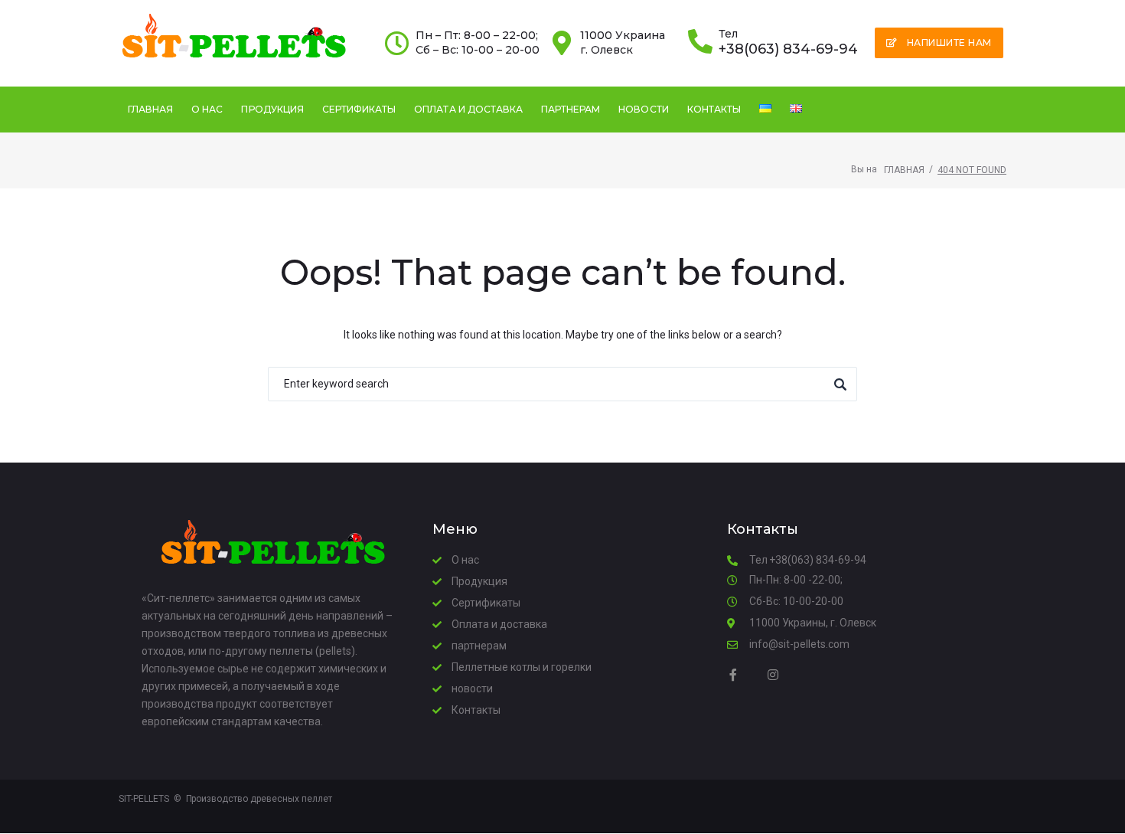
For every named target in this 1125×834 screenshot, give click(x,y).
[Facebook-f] (733, 675)
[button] (939, 43)
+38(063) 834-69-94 (788, 49)
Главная (904, 170)
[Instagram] (773, 675)
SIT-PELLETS (144, 798)
